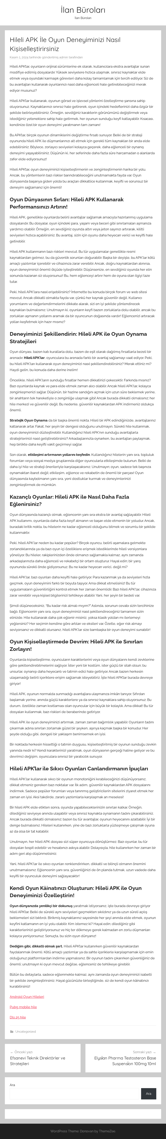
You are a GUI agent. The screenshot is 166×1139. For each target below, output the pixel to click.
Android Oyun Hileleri (27, 997)
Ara (12, 1085)
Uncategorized (25, 1031)
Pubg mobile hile (23, 1007)
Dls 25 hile (18, 1017)
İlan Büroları (83, 10)
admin (63, 57)
